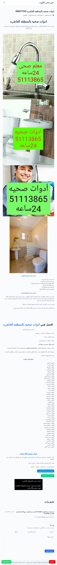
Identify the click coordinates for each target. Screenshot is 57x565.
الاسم (51, 532)
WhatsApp (6, 562)
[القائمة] (4, 2)
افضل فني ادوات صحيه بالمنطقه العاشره (28, 486)
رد (11, 513)
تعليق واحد (25, 15)
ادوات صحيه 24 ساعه (28, 454)
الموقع (16, 532)
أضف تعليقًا (50, 537)
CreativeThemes (13, 562)
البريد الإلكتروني (31, 532)
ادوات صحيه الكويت (32, 15)
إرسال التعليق (49, 551)
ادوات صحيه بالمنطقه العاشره (28, 275)
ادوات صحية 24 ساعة (28, 329)
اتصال (51, 562)
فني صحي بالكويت (46, 2)
